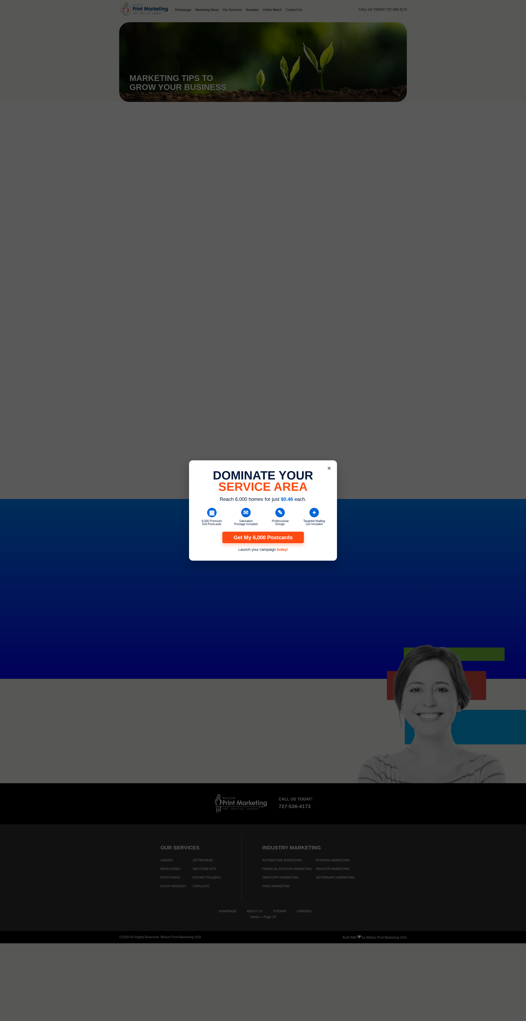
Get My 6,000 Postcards (263, 537)
